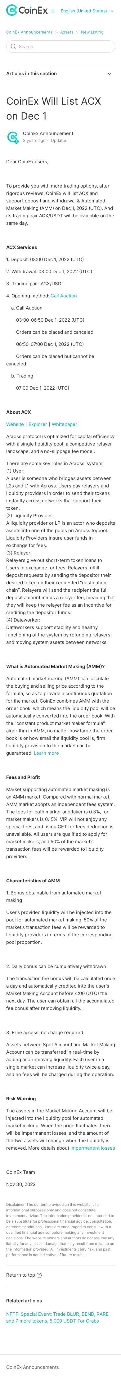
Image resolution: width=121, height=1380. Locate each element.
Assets (67, 31)
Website (15, 424)
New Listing (92, 31)
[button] (53, 11)
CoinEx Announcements (29, 31)
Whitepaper (64, 424)
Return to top (20, 1275)
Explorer (38, 424)
